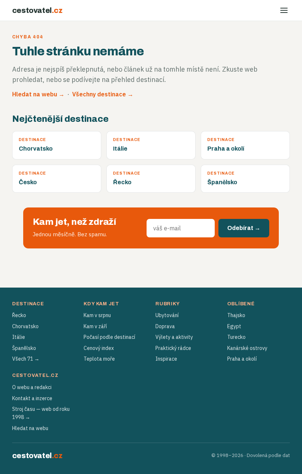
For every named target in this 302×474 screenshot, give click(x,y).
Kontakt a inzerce (32, 398)
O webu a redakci (32, 387)
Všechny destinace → (102, 94)
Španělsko (24, 348)
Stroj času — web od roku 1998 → (41, 413)
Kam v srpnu (97, 315)
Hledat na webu (30, 428)
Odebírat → (243, 228)
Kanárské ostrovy (247, 348)
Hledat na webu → (38, 94)
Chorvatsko (25, 326)
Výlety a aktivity (174, 337)
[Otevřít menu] (284, 10)
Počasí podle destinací (109, 337)
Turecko (236, 337)
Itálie (18, 337)
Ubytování (167, 315)
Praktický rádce (173, 348)
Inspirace (166, 359)
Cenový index (99, 348)
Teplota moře (99, 359)
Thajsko (236, 315)
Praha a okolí (242, 359)
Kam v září (95, 326)
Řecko (19, 315)
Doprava (165, 326)
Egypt (234, 326)
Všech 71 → (25, 359)
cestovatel (37, 10)
